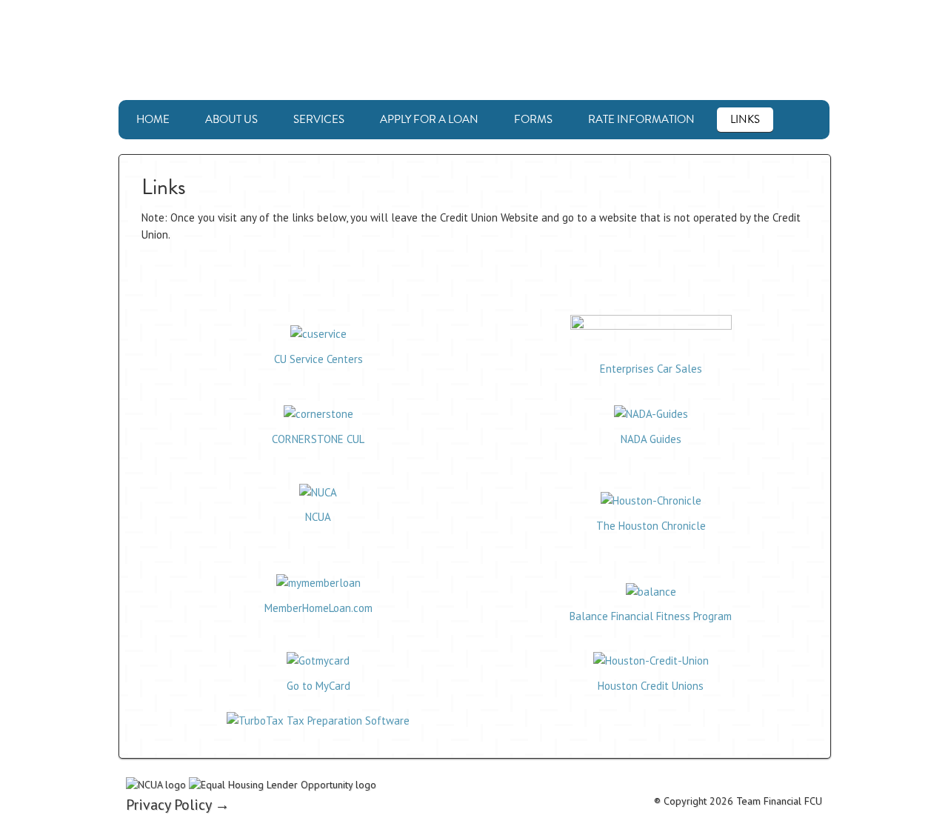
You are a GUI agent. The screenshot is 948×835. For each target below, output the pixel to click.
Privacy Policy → (178, 804)
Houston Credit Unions (651, 686)
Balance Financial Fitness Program (651, 616)
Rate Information (641, 119)
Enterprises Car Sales (651, 369)
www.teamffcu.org (474, 50)
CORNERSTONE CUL (318, 439)
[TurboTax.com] (318, 720)
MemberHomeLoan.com (318, 608)
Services (318, 119)
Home (153, 119)
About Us (231, 119)
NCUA (318, 517)
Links (745, 119)
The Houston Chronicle (651, 526)
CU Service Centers (318, 359)
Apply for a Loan (429, 119)
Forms (533, 119)
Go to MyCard (318, 686)
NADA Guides (651, 439)
